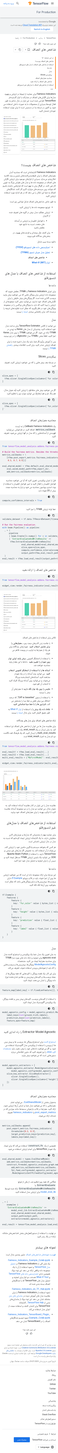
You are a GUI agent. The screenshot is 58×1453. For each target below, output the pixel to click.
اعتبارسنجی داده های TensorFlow (23, 1273)
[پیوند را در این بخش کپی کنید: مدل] (49, 320)
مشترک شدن (21, 1439)
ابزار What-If (15, 709)
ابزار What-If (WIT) (41, 262)
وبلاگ (54, 1375)
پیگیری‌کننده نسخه (49, 1405)
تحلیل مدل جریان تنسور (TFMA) (35, 252)
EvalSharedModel (32, 1102)
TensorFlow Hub (36, 1302)
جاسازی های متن (16, 1295)
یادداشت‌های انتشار (49, 1410)
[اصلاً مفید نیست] (35, 44)
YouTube (52, 1393)
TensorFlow (51, 38)
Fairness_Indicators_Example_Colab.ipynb (29, 1260)
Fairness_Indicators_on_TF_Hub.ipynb (31, 1289)
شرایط (53, 1434)
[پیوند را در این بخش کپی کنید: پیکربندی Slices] (35, 356)
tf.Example (17, 878)
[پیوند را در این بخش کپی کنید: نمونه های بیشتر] (32, 1247)
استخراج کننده (50, 1041)
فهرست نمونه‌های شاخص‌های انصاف (41, 1254)
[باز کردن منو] (52, 3)
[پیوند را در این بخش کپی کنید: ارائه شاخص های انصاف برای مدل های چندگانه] (13, 720)
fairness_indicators (22, 1112)
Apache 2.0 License (44, 1350)
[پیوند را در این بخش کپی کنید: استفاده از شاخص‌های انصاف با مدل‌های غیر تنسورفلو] (36, 827)
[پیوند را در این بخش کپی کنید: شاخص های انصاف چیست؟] (18, 165)
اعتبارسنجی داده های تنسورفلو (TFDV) (33, 247)
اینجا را (25, 311)
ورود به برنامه (8, 3)
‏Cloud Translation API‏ (32, 25)
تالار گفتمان (52, 1380)
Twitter (52, 1389)
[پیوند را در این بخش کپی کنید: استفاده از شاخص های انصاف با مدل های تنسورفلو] (41, 278)
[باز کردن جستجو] (17, 3)
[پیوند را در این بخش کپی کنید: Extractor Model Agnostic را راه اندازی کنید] (53, 1036)
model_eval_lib (48, 1192)
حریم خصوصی (42, 1434)
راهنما (17, 38)
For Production (46, 12)
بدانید (40, 38)
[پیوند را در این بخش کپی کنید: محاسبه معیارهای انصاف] (27, 420)
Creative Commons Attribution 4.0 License (39, 1348)
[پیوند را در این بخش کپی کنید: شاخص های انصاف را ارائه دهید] (19, 570)
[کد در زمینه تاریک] (49, 372)
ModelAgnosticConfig (45, 964)
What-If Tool (42, 1277)
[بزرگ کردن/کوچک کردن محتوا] (42, 58)
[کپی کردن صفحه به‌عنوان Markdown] (19, 49)
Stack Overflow (49, 1414)
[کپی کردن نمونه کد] (53, 372)
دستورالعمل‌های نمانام (48, 1419)
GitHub (53, 1384)
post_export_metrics (45, 1112)
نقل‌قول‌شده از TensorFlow (45, 1423)
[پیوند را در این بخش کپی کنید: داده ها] (46, 285)
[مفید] (40, 44)
